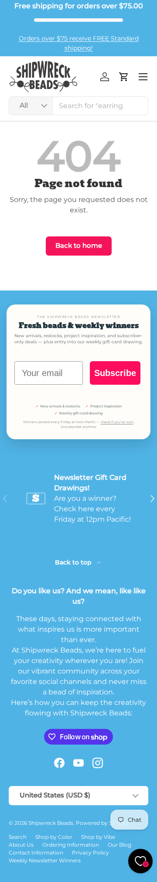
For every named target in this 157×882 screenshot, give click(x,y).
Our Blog (119, 844)
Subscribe (115, 373)
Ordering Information (70, 844)
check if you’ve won (117, 422)
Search (18, 837)
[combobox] (78, 106)
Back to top (74, 562)
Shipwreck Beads (50, 823)
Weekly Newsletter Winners (45, 860)
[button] (123, 76)
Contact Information (36, 852)
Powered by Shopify (102, 823)
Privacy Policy (90, 852)
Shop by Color (53, 837)
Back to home (78, 246)
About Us (21, 844)
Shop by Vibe (98, 837)
